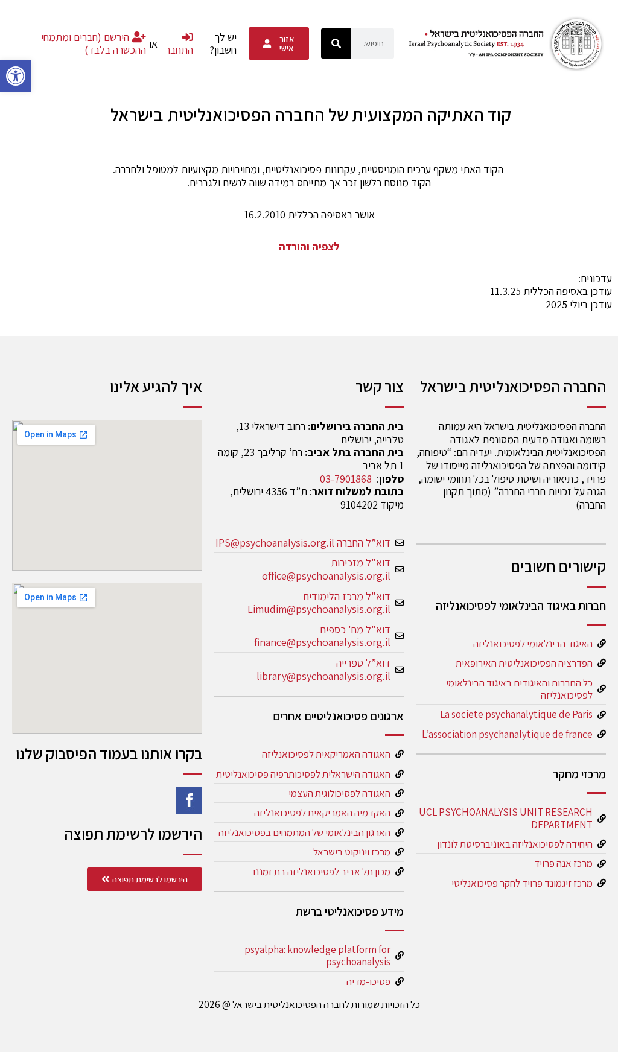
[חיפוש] (336, 43)
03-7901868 (346, 479)
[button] (15, 76)
